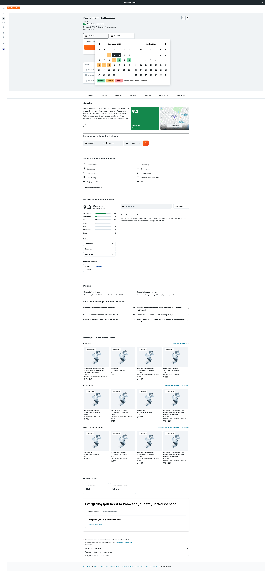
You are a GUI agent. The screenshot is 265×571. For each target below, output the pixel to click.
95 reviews (100, 24)
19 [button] (129, 65)
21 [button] (104, 70)
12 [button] (129, 60)
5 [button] (129, 55)
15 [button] (109, 65)
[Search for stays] (3, 18)
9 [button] (114, 60)
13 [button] (99, 65)
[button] (262, 2)
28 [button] (104, 75)
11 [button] (124, 60)
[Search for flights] (3, 14)
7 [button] (104, 60)
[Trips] (3, 43)
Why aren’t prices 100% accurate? (97, 556)
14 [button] (104, 65)
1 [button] (109, 55)
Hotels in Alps (139, 566)
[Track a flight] (3, 37)
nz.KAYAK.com (87, 566)
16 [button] (114, 65)
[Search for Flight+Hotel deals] (3, 27)
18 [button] (124, 65)
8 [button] (109, 60)
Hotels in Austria (115, 566)
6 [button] (99, 60)
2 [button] (114, 55)
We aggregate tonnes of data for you (98, 552)
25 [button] (124, 70)
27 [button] (99, 75)
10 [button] (119, 60)
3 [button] (119, 55)
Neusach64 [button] (114, 368)
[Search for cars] (3, 23)
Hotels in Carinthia (127, 566)
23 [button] (114, 70)
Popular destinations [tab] (110, 511)
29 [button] (109, 75)
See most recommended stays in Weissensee (173, 427)
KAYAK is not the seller (93, 548)
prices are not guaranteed (124, 542)
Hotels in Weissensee (95, 524)
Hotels (95, 566)
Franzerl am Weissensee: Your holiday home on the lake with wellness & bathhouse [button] (94, 370)
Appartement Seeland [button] (170, 368)
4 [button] (124, 55)
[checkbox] (93, 268)
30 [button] (114, 75)
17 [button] (119, 65)
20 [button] (99, 70)
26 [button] (129, 70)
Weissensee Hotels (151, 566)
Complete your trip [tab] (93, 511)
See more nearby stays (181, 343)
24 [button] (119, 70)
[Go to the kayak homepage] (13, 8)
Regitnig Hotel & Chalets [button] (145, 368)
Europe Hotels (104, 566)
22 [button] (109, 70)
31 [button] (166, 75)
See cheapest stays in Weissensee (177, 385)
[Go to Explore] (3, 33)
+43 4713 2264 (88, 29)
